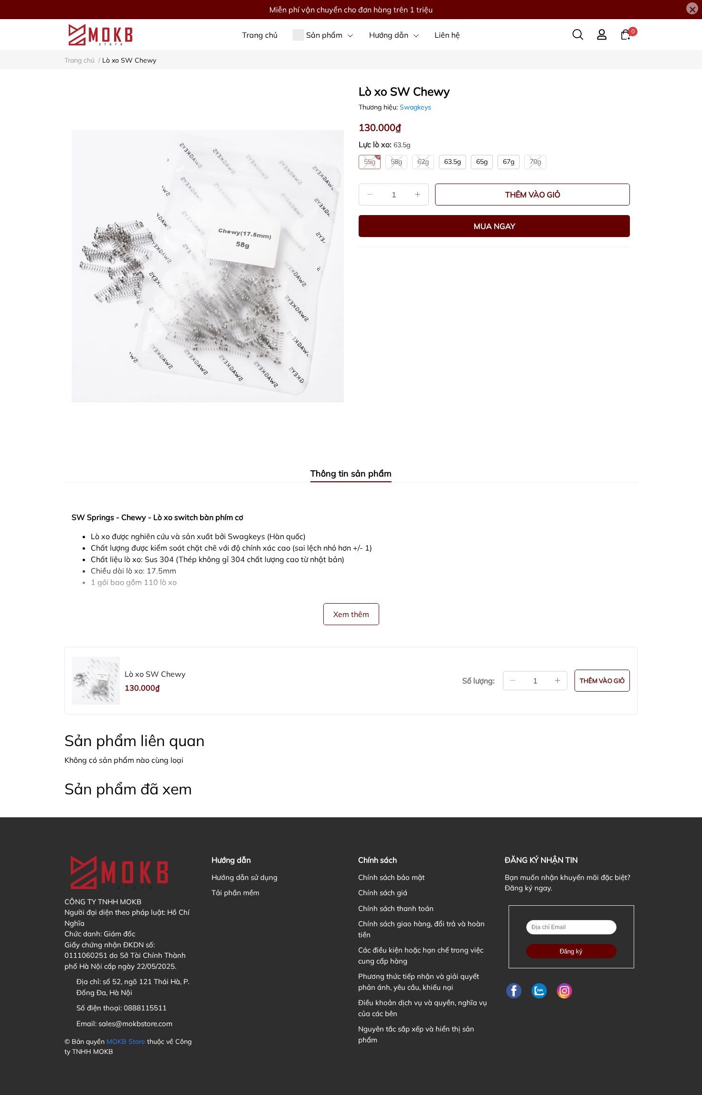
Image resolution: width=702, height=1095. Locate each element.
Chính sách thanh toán (396, 908)
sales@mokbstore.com (135, 1023)
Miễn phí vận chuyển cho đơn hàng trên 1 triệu (351, 9)
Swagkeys (415, 107)
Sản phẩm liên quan (134, 740)
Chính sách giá (382, 892)
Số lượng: (478, 680)
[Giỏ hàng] (625, 34)
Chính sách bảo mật (391, 877)
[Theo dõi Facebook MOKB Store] (514, 990)
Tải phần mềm (235, 892)
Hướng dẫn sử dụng (244, 877)
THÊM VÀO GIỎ (532, 194)
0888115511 (145, 1007)
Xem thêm (351, 614)
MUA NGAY (494, 226)
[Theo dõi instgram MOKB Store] (564, 990)
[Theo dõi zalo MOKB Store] (539, 990)
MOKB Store (125, 1041)
